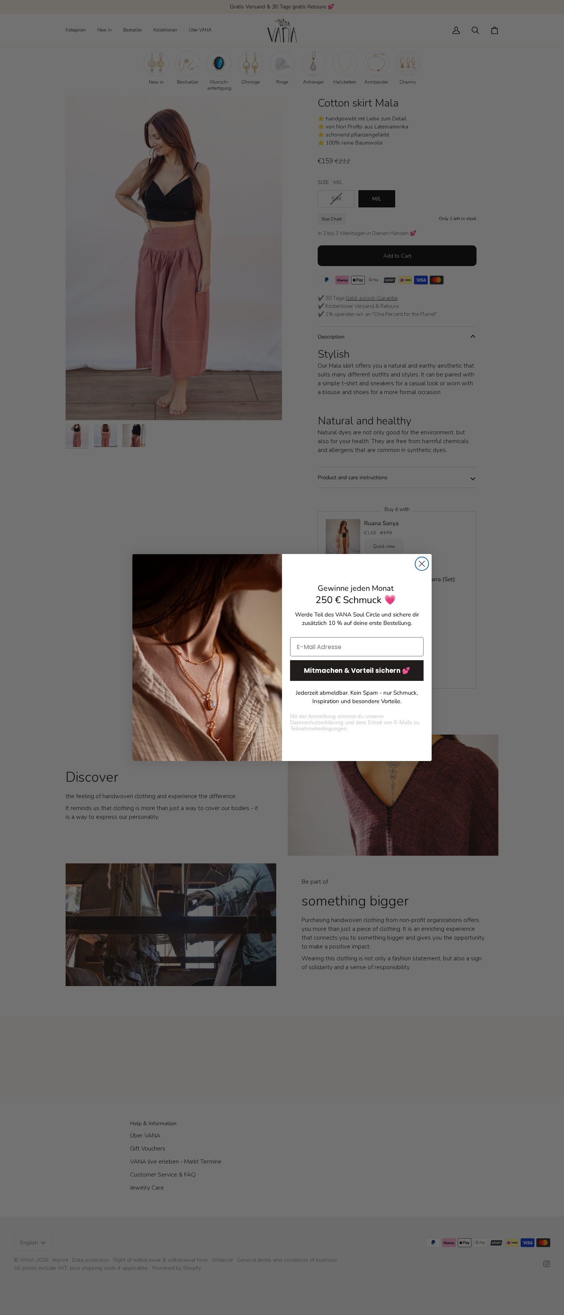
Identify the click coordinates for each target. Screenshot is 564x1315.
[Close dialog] (422, 563)
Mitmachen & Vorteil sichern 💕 (357, 670)
